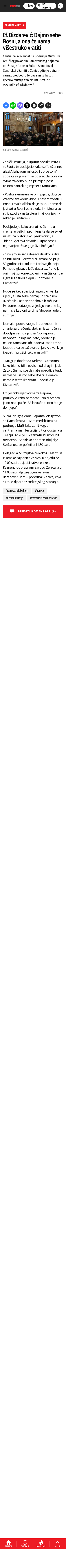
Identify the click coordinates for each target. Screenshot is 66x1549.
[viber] (20, 105)
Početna (8, 1546)
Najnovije (25, 1546)
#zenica (39, 491)
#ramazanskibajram (17, 491)
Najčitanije (41, 1546)
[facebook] (6, 105)
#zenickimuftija (14, 498)
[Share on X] (27, 105)
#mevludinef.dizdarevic (43, 498)
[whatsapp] (13, 105)
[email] (34, 105)
